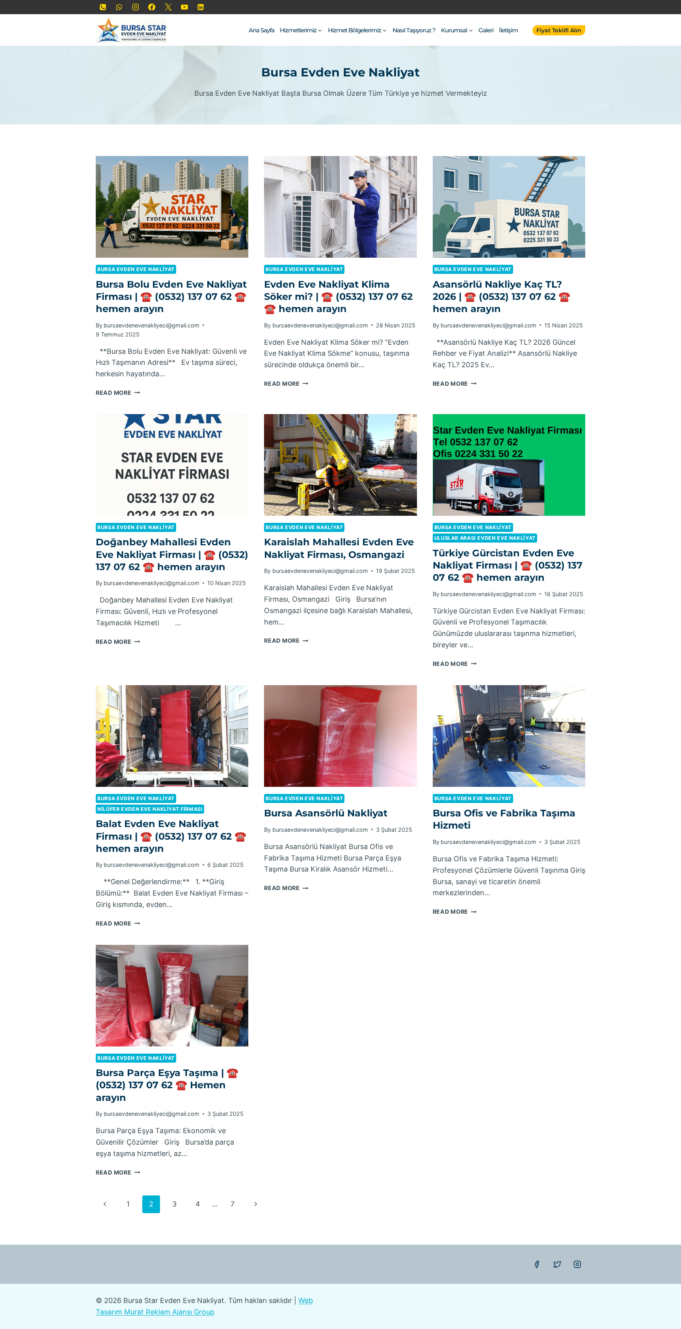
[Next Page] (255, 1204)
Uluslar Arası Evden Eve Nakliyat (485, 538)
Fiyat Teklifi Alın (558, 30)
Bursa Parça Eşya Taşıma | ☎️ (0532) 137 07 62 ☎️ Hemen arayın (167, 1085)
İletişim (508, 30)
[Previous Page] (105, 1204)
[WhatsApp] (119, 7)
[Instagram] (135, 7)
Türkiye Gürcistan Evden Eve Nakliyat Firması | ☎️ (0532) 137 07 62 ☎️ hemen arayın (507, 565)
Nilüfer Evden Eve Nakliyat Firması (150, 809)
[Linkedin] (201, 7)
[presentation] (172, 207)
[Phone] (103, 7)
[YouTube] (184, 7)
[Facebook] (152, 7)
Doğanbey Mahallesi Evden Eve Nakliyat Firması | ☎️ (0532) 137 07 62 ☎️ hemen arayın (172, 554)
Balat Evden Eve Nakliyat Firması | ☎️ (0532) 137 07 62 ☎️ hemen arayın (171, 836)
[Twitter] (557, 1264)
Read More (118, 392)
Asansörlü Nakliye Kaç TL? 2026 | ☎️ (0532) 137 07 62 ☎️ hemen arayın (501, 296)
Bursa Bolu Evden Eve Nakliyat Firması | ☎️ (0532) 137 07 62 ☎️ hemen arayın (171, 296)
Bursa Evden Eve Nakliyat (136, 269)
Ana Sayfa (261, 30)
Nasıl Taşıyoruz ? (414, 30)
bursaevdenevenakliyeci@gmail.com (151, 325)
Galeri (485, 30)
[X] (168, 7)
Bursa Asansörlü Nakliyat (325, 813)
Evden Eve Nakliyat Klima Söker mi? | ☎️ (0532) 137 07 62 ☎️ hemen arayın (338, 296)
